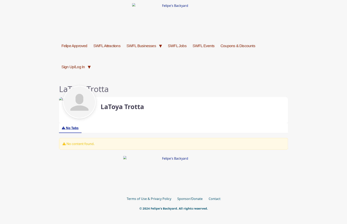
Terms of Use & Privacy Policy (149, 199)
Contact (214, 199)
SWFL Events (203, 46)
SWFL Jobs (177, 46)
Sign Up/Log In (73, 67)
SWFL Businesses (141, 46)
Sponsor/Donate (190, 199)
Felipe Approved (74, 46)
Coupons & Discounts (237, 46)
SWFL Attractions (106, 46)
